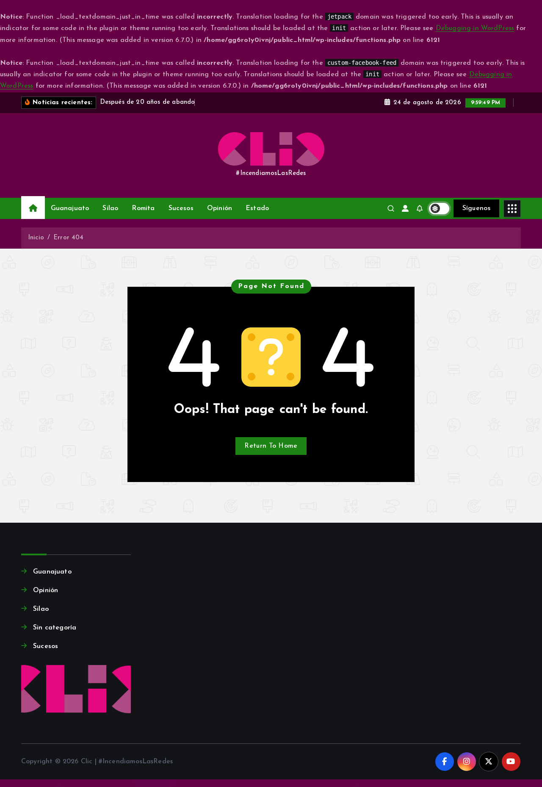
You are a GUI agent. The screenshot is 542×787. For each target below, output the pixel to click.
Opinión (219, 208)
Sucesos (181, 208)
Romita (143, 208)
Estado (257, 208)
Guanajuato (70, 208)
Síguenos (476, 208)
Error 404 (68, 238)
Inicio (36, 238)
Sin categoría (54, 627)
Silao (110, 208)
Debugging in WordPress (475, 28)
